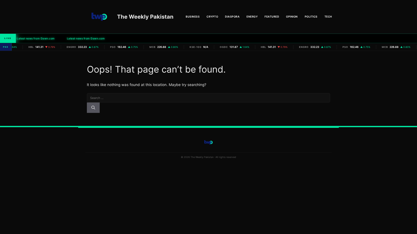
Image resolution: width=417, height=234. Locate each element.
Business (193, 16)
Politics (311, 16)
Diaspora (232, 16)
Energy (252, 16)
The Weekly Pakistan (145, 16)
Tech (328, 16)
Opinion (292, 16)
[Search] (93, 107)
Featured (272, 16)
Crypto (212, 16)
